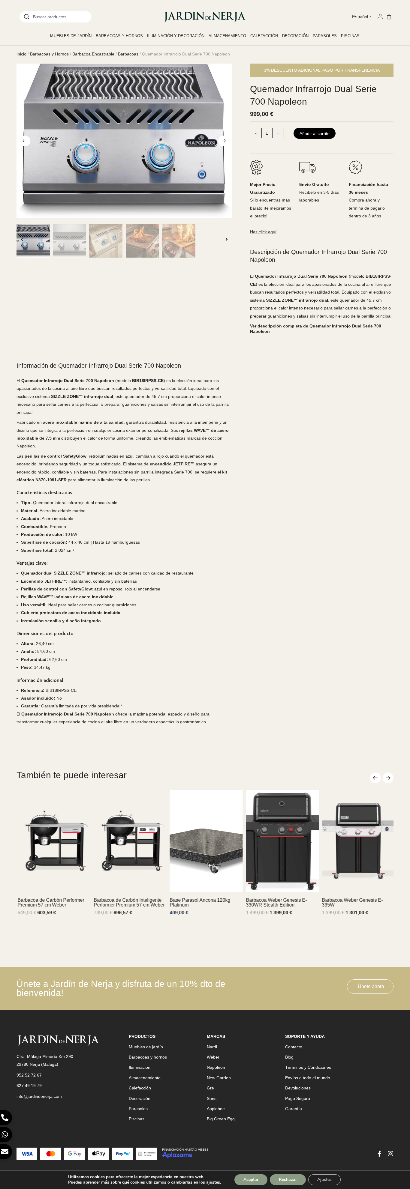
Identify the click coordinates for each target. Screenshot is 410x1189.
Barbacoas (128, 54)
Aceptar (250, 1179)
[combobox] (56, 16)
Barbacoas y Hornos (49, 54)
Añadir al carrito (315, 133)
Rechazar (288, 1179)
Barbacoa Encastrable (93, 54)
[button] (25, 141)
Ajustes (324, 1179)
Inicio (21, 54)
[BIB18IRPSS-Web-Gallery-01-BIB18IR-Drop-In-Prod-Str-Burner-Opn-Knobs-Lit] (124, 141)
